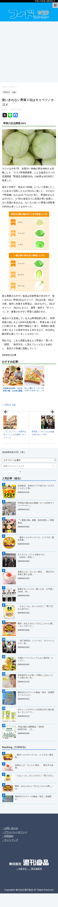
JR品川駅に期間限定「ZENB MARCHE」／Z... (31, 728)
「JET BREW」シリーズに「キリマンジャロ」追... (36, 641)
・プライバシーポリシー (14, 832)
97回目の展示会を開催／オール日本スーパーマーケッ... (36, 504)
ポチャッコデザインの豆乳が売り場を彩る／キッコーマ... (36, 710)
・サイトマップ (10, 840)
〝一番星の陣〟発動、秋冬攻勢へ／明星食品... (36, 521)
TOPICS (7, 405)
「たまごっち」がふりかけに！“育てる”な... (34, 775)
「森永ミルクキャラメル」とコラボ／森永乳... (34, 756)
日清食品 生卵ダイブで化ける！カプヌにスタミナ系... (36, 486)
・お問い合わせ (10, 828)
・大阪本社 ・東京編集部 (29, 869)
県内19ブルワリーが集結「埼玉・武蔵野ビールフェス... (36, 693)
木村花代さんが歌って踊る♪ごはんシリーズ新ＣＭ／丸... (35, 676)
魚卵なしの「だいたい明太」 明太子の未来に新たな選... (36, 573)
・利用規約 (7, 836)
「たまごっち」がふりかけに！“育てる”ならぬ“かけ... (35, 607)
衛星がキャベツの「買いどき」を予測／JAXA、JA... (36, 590)
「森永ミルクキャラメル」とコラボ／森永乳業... (36, 538)
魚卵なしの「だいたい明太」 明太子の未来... (34, 766)
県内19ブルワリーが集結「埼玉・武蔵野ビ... (33, 797)
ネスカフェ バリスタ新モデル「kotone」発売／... (31, 555)
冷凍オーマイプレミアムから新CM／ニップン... (35, 659)
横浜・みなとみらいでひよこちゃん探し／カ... (34, 787)
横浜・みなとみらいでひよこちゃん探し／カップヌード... (36, 624)
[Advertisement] (29, 52)
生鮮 (14, 405)
